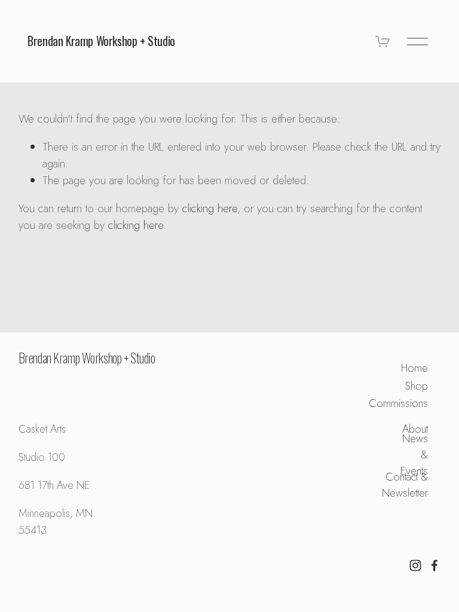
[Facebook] (434, 565)
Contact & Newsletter (405, 485)
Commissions (398, 403)
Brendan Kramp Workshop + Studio (101, 41)
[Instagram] (415, 565)
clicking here (209, 208)
